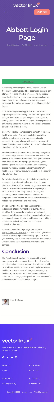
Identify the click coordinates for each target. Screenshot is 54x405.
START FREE (42, 12)
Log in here (28, 81)
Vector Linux (27, 392)
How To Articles (40, 45)
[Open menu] (5, 12)
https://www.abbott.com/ (14, 232)
